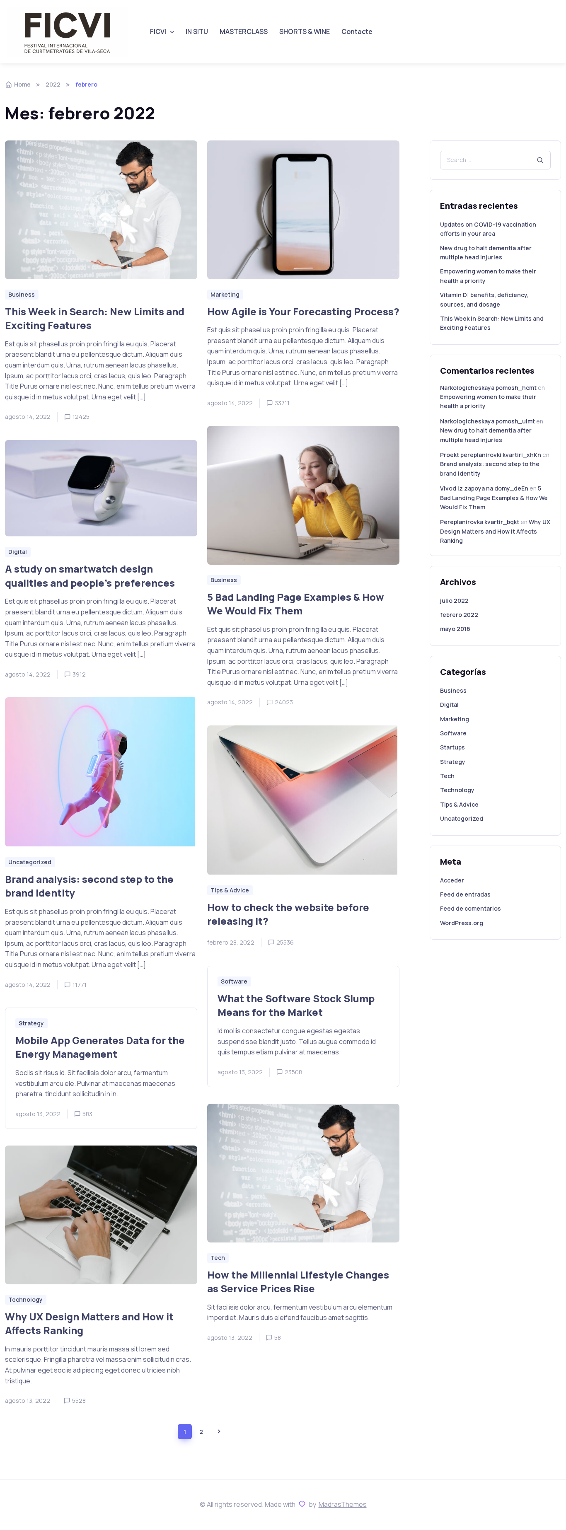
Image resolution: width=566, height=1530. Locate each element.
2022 (53, 84)
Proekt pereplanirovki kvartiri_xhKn (490, 455)
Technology (457, 790)
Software (453, 733)
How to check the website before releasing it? (288, 914)
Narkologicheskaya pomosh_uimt (487, 421)
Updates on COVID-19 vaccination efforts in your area (488, 228)
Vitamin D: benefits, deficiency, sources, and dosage (484, 299)
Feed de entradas (465, 894)
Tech (447, 776)
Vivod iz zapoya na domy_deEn (484, 488)
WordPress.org (461, 923)
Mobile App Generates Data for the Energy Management (100, 1047)
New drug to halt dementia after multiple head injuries (486, 252)
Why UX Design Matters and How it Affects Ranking (89, 1323)
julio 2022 (454, 600)
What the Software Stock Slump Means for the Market (296, 1005)
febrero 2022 (459, 615)
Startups (452, 747)
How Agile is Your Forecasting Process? (303, 311)
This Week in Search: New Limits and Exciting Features (94, 318)
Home (22, 84)
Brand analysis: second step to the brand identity (89, 886)
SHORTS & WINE (304, 31)
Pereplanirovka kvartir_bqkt (479, 522)
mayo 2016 (455, 629)
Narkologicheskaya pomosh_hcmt (488, 388)
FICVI (158, 31)
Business (453, 690)
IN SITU (197, 31)
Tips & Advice (459, 804)
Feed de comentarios (470, 908)
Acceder (452, 880)
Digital (449, 704)
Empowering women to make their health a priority (488, 275)
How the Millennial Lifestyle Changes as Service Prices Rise (298, 1282)
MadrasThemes (343, 1504)
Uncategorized (461, 818)
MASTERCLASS (244, 31)
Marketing (454, 719)
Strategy (452, 762)
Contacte (356, 31)
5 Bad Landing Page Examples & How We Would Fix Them (295, 604)
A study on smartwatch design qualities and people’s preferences (90, 576)
